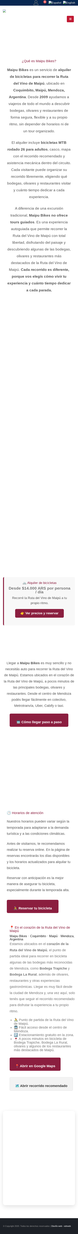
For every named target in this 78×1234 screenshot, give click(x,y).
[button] (70, 19)
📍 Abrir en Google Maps (35, 1066)
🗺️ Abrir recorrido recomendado (41, 1086)
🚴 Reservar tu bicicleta (32, 908)
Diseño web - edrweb (61, 1226)
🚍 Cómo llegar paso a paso (39, 722)
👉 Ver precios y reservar (39, 613)
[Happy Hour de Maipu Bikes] (39, 545)
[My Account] (36, 2)
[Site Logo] (19, 18)
